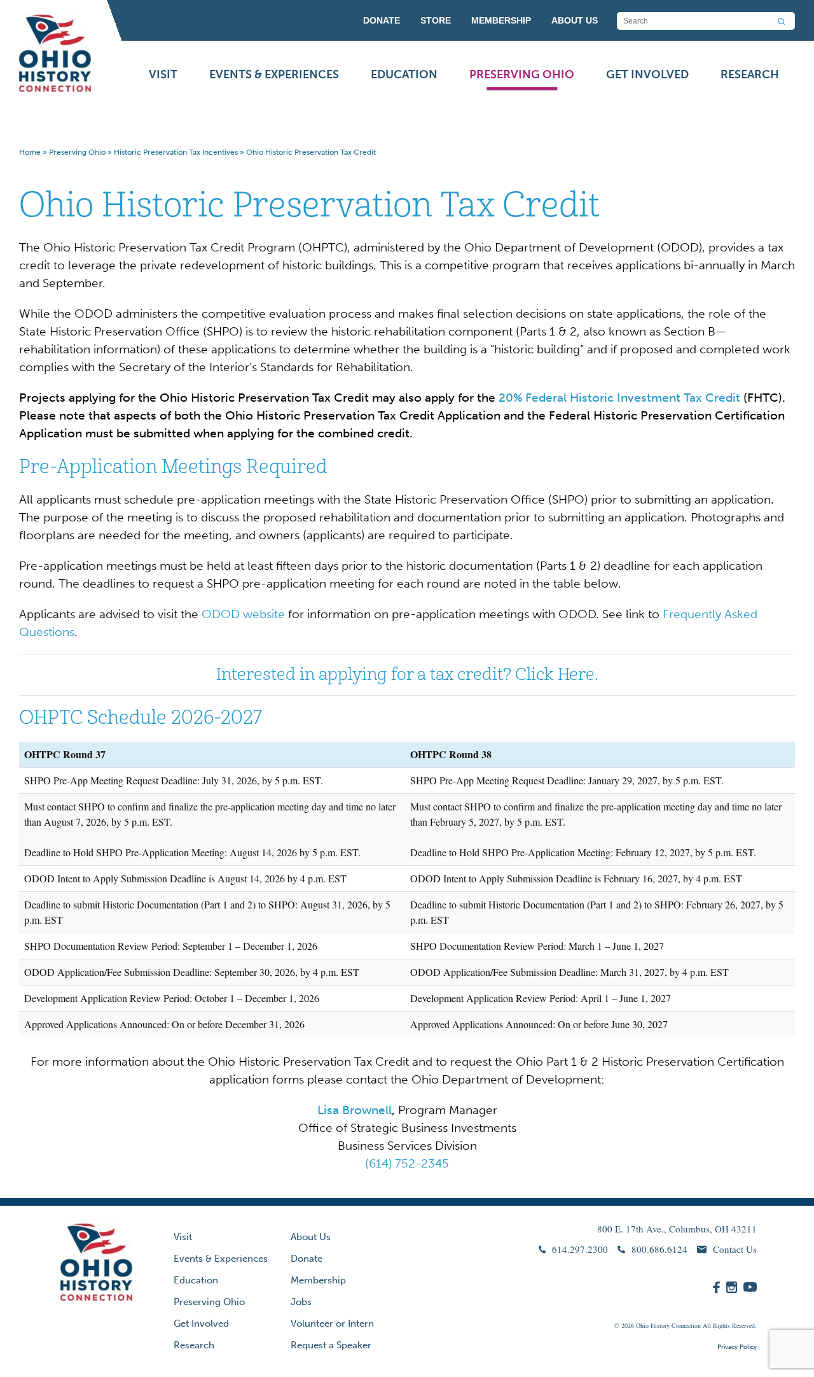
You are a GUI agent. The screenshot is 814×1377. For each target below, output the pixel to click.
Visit (163, 74)
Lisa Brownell (354, 1110)
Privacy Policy (737, 1347)
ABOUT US (574, 20)
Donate (306, 1258)
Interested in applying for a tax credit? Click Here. (407, 674)
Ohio (642, 1325)
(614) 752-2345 (407, 1163)
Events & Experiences (274, 74)
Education (404, 74)
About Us (311, 1237)
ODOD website (243, 614)
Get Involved (647, 74)
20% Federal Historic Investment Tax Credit (617, 397)
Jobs (301, 1302)
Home (30, 152)
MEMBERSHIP (501, 20)
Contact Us (735, 1249)
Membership (318, 1280)
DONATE (381, 20)
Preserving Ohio (521, 74)
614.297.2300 (580, 1249)
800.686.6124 (659, 1249)
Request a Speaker (331, 1345)
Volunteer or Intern (332, 1323)
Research (750, 74)
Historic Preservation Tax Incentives (176, 152)
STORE (435, 20)
